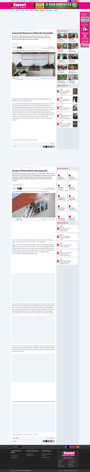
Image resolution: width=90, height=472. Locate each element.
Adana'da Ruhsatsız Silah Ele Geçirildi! (30, 30)
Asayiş (22, 10)
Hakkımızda (60, 460)
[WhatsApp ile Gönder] (54, 147)
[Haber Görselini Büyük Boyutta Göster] (33, 64)
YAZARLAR (15, 446)
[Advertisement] (5, 30)
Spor (26, 10)
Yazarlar (41, 10)
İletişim (23, 1)
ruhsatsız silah (24, 139)
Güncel (18, 10)
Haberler (13, 30)
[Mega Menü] (12, 10)
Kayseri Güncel (14, 455)
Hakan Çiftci (19, 219)
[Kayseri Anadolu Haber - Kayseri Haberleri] (68, 453)
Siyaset (31, 10)
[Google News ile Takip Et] (51, 78)
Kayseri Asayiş (29, 454)
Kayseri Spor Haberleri (46, 454)
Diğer (55, 10)
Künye (13, 1)
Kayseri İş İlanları (45, 457)
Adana (16, 43)
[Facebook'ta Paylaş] (18, 48)
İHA (19, 78)
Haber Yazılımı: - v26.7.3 (68, 470)
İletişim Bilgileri (71, 466)
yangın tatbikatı (29, 434)
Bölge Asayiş (19, 30)
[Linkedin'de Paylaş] (49, 147)
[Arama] (78, 10)
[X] (70, 1)
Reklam (18, 1)
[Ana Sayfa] (14, 10)
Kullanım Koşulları (61, 466)
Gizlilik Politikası (72, 460)
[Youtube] (76, 1)
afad (37, 434)
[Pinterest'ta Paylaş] (51, 147)
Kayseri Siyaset (14, 457)
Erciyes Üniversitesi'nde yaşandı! (27, 167)
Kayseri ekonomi (30, 455)
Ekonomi (36, 10)
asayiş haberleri (34, 139)
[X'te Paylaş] (21, 48)
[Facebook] (68, 1)
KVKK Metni (71, 464)
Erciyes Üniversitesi (18, 184)
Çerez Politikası (71, 462)
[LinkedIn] (74, 1)
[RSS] (78, 1)
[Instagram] (72, 1)
